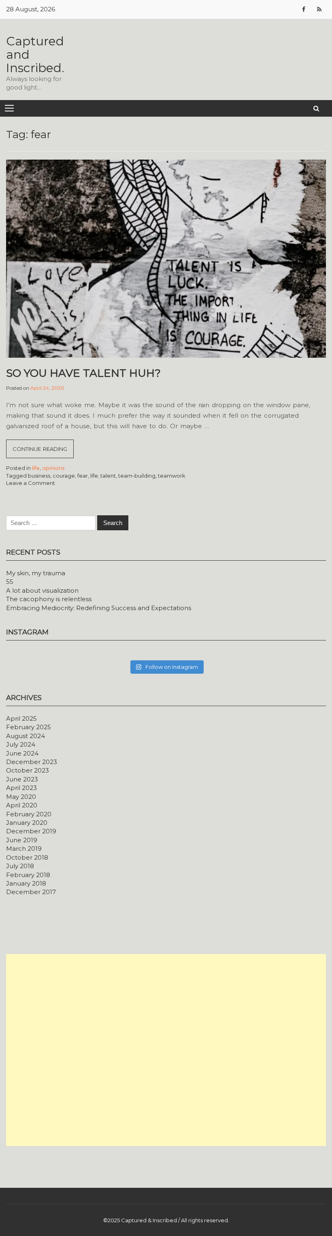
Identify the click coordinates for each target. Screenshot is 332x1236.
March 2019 (24, 848)
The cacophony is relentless (49, 599)
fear (82, 475)
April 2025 (21, 718)
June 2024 (22, 753)
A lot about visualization (42, 590)
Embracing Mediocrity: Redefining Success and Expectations (98, 608)
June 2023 (22, 779)
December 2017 (31, 892)
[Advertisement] (166, 1050)
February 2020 (28, 814)
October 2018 (27, 857)
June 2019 (21, 840)
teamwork (171, 475)
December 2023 (31, 762)
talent (108, 475)
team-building (136, 475)
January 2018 (26, 883)
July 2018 (20, 866)
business (39, 475)
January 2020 (26, 822)
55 (9, 581)
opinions (53, 468)
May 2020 (21, 797)
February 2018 (28, 875)
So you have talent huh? (83, 373)
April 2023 (21, 788)
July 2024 (20, 744)
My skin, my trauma (35, 573)
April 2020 (21, 805)
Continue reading (43, 451)
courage (64, 475)
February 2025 (28, 727)
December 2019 (31, 831)
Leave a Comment (30, 483)
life (36, 468)
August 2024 (25, 736)
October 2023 (27, 770)
